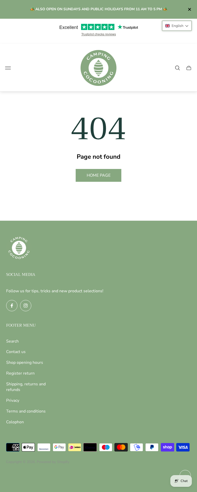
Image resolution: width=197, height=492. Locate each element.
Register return (20, 373)
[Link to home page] (19, 248)
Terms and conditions (26, 411)
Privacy (12, 400)
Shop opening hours (24, 362)
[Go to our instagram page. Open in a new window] (25, 305)
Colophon (15, 422)
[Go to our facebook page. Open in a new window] (11, 305)
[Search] (177, 68)
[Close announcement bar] (189, 9)
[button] (177, 26)
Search (12, 341)
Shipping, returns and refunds (26, 387)
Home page (99, 175)
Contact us (16, 352)
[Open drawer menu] (8, 68)
